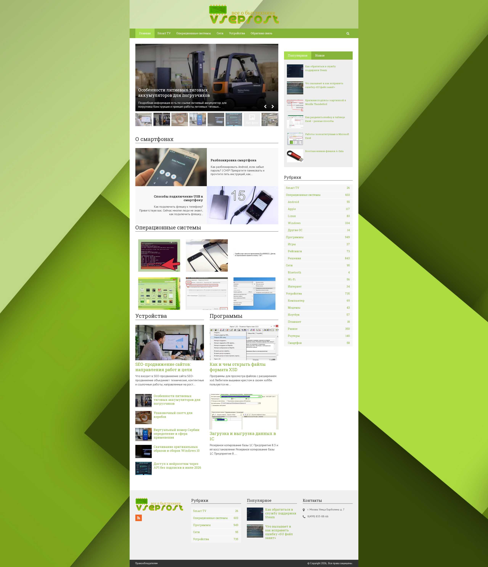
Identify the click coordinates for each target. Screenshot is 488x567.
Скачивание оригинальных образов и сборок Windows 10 (177, 448)
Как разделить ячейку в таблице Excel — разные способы (325, 119)
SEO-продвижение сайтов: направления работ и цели (163, 367)
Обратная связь (261, 33)
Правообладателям (146, 563)
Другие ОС (319, 230)
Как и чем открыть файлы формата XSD (238, 367)
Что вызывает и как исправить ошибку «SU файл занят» (324, 85)
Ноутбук (319, 314)
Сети (220, 33)
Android (319, 202)
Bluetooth (319, 272)
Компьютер (319, 300)
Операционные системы (193, 33)
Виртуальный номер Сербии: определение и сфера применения (177, 433)
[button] (265, 106)
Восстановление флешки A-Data (324, 151)
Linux (319, 216)
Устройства (237, 33)
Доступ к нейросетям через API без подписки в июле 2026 (177, 465)
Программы (318, 237)
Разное (319, 329)
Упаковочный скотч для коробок (173, 415)
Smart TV (164, 33)
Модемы (319, 307)
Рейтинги (319, 251)
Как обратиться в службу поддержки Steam (320, 68)
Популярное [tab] (297, 55)
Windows (319, 223)
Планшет (319, 322)
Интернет (319, 286)
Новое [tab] (320, 55)
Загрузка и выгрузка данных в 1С (243, 436)
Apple (319, 209)
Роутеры (319, 336)
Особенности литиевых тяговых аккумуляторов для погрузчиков (177, 399)
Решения (319, 258)
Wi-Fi (319, 279)
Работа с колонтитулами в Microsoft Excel (327, 136)
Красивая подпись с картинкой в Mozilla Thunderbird (325, 102)
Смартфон (319, 343)
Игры (319, 244)
